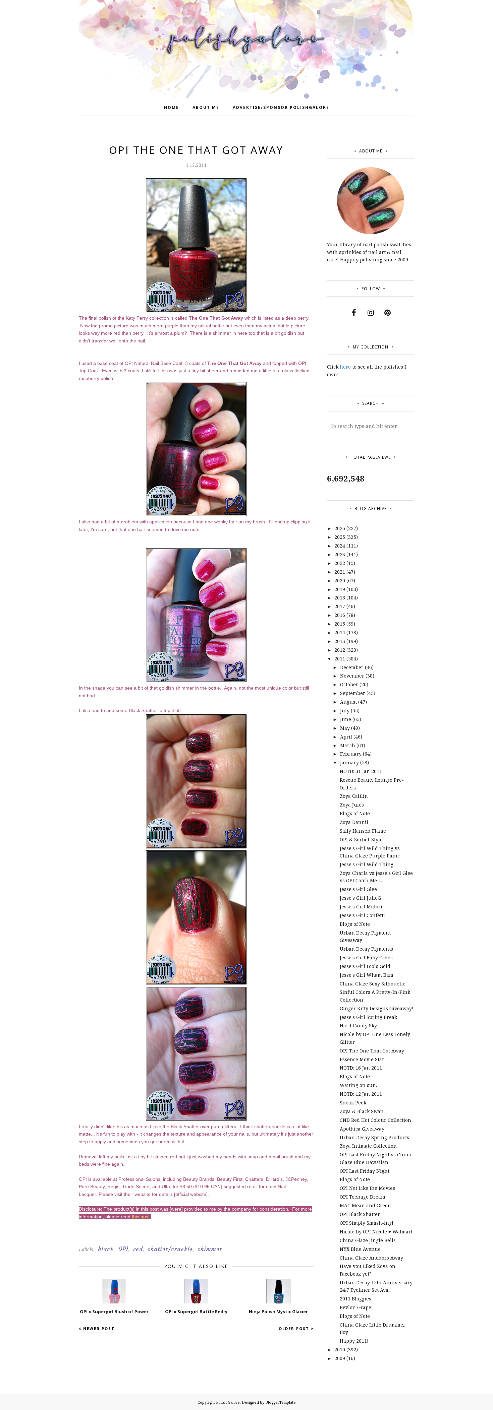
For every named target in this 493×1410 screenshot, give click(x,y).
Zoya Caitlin (354, 796)
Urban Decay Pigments (366, 949)
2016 (339, 615)
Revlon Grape (355, 1307)
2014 (339, 632)
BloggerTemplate (280, 1402)
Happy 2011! (354, 1341)
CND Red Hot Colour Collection (375, 1120)
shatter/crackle (170, 1249)
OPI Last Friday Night (364, 1171)
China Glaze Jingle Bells (368, 1240)
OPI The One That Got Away (372, 1050)
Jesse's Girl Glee (358, 889)
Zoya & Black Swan (362, 1111)
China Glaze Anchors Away (371, 1258)
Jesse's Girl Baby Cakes (366, 957)
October (349, 684)
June (345, 719)
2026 (339, 528)
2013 (339, 641)
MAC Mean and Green (365, 1205)
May (345, 728)
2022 (339, 563)
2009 (339, 1358)
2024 (339, 545)
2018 (339, 597)
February (351, 754)
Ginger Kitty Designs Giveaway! (377, 1008)
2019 (339, 589)
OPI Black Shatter (360, 1214)
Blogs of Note (355, 813)
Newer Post (99, 1328)
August (348, 702)
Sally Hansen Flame (363, 831)
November (352, 675)
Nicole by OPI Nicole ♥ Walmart (376, 1231)
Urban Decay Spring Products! (375, 1137)
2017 (339, 606)
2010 (339, 1349)
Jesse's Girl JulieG (360, 898)
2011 (339, 658)
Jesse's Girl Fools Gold (365, 966)
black (106, 1249)
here (345, 367)
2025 (339, 537)
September (352, 693)
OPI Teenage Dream (362, 1197)
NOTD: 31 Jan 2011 (361, 771)
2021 (339, 572)
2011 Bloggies (355, 1298)
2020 (339, 580)
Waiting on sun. (358, 1085)
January (349, 762)
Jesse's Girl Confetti (362, 915)
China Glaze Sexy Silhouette (372, 983)
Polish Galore (228, 1402)
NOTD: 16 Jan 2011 (361, 1068)
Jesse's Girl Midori (361, 906)
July (344, 710)
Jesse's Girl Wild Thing (366, 864)
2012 (339, 650)
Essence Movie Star (362, 1059)
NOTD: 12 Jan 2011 (361, 1094)
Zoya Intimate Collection (368, 1146)
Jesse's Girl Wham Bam (366, 975)
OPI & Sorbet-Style (361, 839)
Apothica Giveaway (362, 1129)
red (138, 1249)
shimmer (210, 1249)
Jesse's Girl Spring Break (368, 1017)
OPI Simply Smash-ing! (366, 1223)
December (352, 667)
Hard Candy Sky (358, 1025)
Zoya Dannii (354, 822)
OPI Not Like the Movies (367, 1188)
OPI (123, 1249)
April (346, 736)
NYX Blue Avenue (360, 1249)
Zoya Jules (352, 805)
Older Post (294, 1328)
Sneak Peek (353, 1102)
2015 (339, 624)
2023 (339, 554)
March (347, 745)
